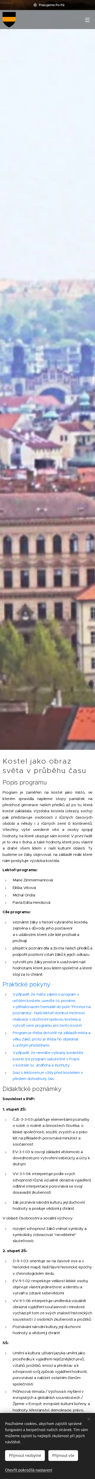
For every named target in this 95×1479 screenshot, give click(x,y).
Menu (87, 20)
